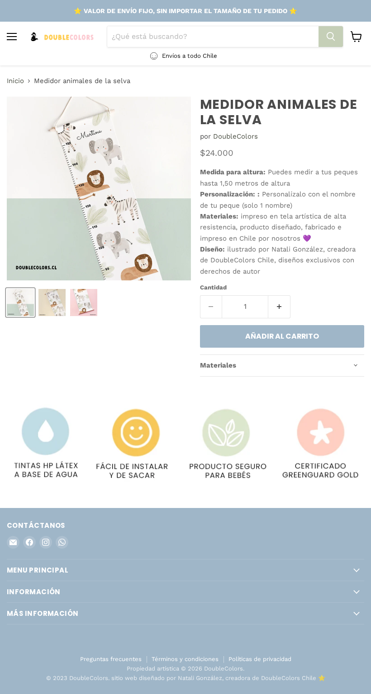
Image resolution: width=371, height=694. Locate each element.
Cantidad (213, 287)
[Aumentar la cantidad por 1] (279, 306)
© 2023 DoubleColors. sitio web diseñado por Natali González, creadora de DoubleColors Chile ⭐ (185, 678)
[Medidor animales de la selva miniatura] (20, 302)
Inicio (15, 81)
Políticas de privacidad (259, 659)
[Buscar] (331, 36)
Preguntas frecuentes (111, 659)
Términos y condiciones (185, 659)
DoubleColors (235, 136)
